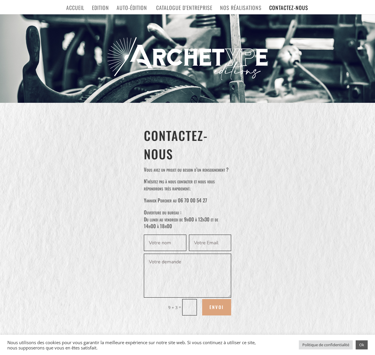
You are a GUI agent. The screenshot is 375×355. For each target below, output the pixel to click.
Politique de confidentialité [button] (325, 344)
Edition (100, 8)
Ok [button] (361, 344)
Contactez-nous (288, 8)
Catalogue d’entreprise (184, 8)
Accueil (75, 8)
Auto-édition (133, 8)
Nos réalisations (241, 8)
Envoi (216, 307)
